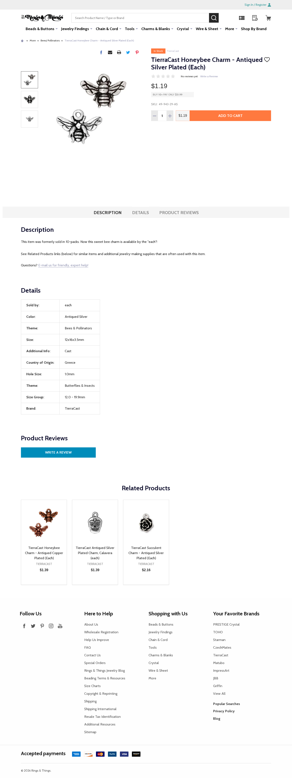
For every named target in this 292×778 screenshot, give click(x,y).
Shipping (90, 701)
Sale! (225, 17)
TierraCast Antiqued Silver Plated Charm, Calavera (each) (95, 553)
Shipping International (100, 709)
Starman (219, 640)
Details (140, 212)
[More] (57, 29)
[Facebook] (101, 52)
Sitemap (90, 732)
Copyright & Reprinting (100, 694)
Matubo (218, 663)
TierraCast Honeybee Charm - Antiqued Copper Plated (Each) (44, 553)
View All (219, 694)
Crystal (183, 28)
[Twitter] (128, 52)
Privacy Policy (224, 711)
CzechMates (222, 647)
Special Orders (95, 663)
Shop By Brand (254, 28)
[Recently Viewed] (255, 18)
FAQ (87, 647)
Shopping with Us (168, 613)
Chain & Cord (107, 28)
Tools (129, 28)
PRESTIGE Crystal (226, 624)
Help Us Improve (96, 640)
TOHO (218, 632)
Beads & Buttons (40, 28)
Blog (216, 719)
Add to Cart (230, 115)
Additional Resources (99, 724)
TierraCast (173, 51)
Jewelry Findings (75, 28)
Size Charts (92, 686)
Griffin (217, 686)
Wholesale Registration (101, 632)
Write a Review (209, 76)
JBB (215, 678)
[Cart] (268, 18)
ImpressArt (221, 671)
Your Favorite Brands (236, 613)
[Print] (119, 52)
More (229, 28)
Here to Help (98, 613)
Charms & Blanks (155, 28)
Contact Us (92, 655)
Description (108, 212)
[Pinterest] (137, 52)
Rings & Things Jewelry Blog (104, 671)
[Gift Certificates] (242, 18)
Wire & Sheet (207, 28)
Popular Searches (226, 704)
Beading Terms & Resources (104, 678)
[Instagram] (51, 626)
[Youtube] (60, 626)
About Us (91, 624)
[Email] (110, 52)
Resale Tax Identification (102, 717)
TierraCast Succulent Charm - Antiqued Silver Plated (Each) (146, 553)
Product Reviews (179, 212)
